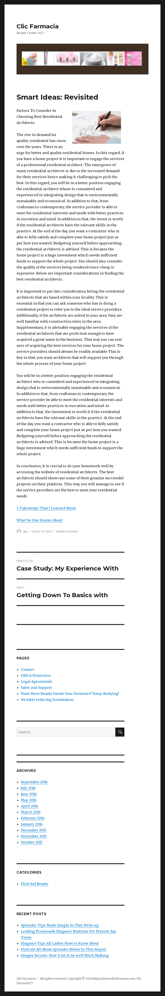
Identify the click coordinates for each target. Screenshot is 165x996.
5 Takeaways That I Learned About (46, 508)
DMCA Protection (36, 675)
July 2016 (28, 788)
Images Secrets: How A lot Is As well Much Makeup (65, 955)
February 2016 (32, 818)
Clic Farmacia (38, 26)
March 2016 (31, 812)
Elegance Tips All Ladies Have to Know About (60, 943)
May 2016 (29, 800)
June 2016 (29, 794)
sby (25, 531)
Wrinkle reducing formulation (47, 699)
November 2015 (34, 836)
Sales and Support (36, 687)
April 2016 (29, 806)
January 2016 (32, 824)
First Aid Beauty (34, 884)
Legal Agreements (36, 681)
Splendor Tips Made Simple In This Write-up (60, 925)
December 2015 (33, 830)
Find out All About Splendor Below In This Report (63, 949)
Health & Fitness (67, 531)
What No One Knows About (40, 520)
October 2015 (32, 842)
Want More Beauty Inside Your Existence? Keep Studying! (70, 693)
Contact (27, 669)
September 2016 (34, 782)
